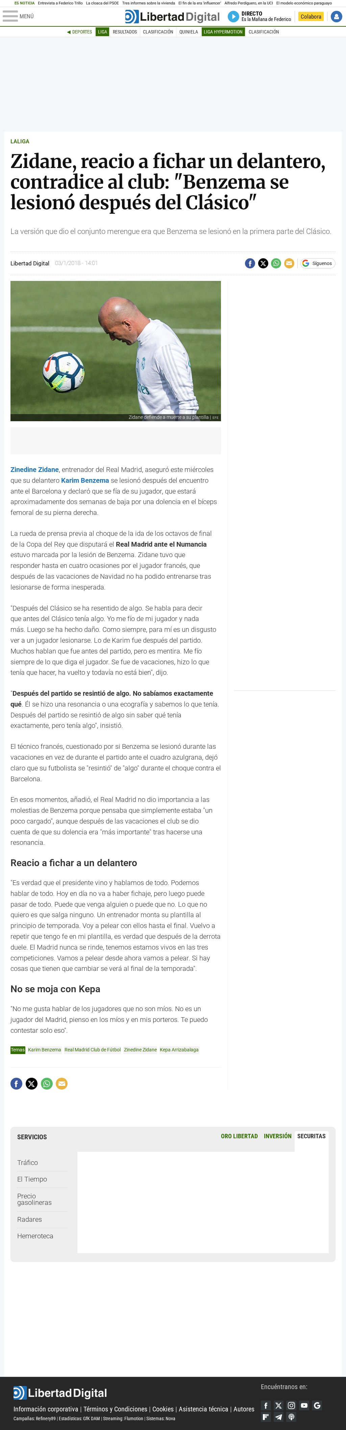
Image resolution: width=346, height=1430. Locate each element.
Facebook (266, 1406)
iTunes (291, 1417)
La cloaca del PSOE (102, 3)
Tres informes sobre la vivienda (148, 3)
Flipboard (266, 1417)
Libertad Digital (137, 1393)
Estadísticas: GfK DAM (79, 1418)
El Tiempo (32, 1179)
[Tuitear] (263, 263)
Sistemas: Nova (160, 1418)
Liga (102, 31)
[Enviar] (276, 263)
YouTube (304, 1406)
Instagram (291, 1406)
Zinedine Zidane (140, 1049)
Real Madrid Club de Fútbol (93, 1049)
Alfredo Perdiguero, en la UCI (249, 3)
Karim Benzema (44, 1049)
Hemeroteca (35, 1236)
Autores (243, 1409)
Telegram (279, 1417)
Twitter (279, 1406)
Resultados (125, 31)
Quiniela (188, 31)
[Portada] (172, 16)
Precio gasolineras (34, 1199)
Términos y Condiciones (115, 1409)
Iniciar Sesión (336, 16)
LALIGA (19, 141)
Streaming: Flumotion (123, 1418)
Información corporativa (46, 1409)
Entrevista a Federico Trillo (60, 3)
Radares (29, 1219)
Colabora (311, 16)
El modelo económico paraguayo (304, 3)
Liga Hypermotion (223, 31)
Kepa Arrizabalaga (179, 1049)
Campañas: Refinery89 (35, 1418)
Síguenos (322, 263)
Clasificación (158, 31)
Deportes (82, 31)
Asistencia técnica (203, 1409)
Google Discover (317, 1406)
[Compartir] (250, 263)
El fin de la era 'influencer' (199, 3)
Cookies (163, 1409)
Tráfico (27, 1163)
